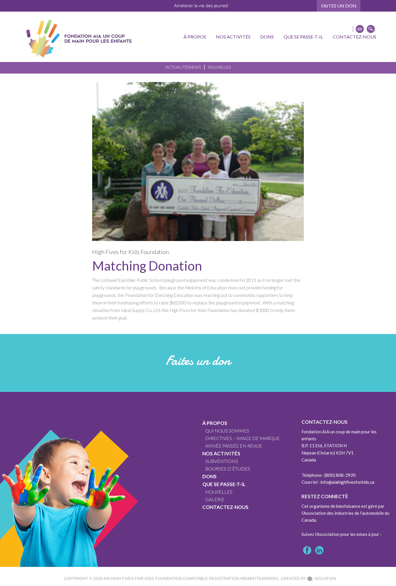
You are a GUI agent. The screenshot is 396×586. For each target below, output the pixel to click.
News (195, 67)
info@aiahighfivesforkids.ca (347, 482)
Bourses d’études (227, 468)
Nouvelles (219, 67)
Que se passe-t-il (224, 484)
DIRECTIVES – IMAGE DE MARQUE (242, 438)
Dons (209, 476)
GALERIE (214, 499)
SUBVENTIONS (221, 461)
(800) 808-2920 (340, 475)
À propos (214, 423)
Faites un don (338, 5)
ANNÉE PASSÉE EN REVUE (233, 445)
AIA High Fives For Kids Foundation (142, 578)
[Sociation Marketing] (310, 578)
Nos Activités (221, 453)
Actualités (178, 67)
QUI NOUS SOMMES (227, 430)
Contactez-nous (225, 507)
